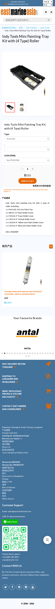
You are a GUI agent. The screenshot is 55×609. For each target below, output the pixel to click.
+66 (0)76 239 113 (10, 560)
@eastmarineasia (17, 516)
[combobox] (27, 20)
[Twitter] (5, 587)
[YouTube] (32, 587)
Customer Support (12, 505)
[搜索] (49, 20)
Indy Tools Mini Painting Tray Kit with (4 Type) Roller (25, 38)
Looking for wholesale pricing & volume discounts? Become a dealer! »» (26, 190)
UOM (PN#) (10, 155)
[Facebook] (12, 587)
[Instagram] (26, 587)
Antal (27, 348)
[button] (47, 540)
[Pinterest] (19, 587)
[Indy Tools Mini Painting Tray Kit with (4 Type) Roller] (27, 77)
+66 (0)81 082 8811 (17, 2)
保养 (21, 27)
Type (6, 134)
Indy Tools (45, 27)
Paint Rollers (31, 27)
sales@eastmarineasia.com (17, 4)
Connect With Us (12, 565)
